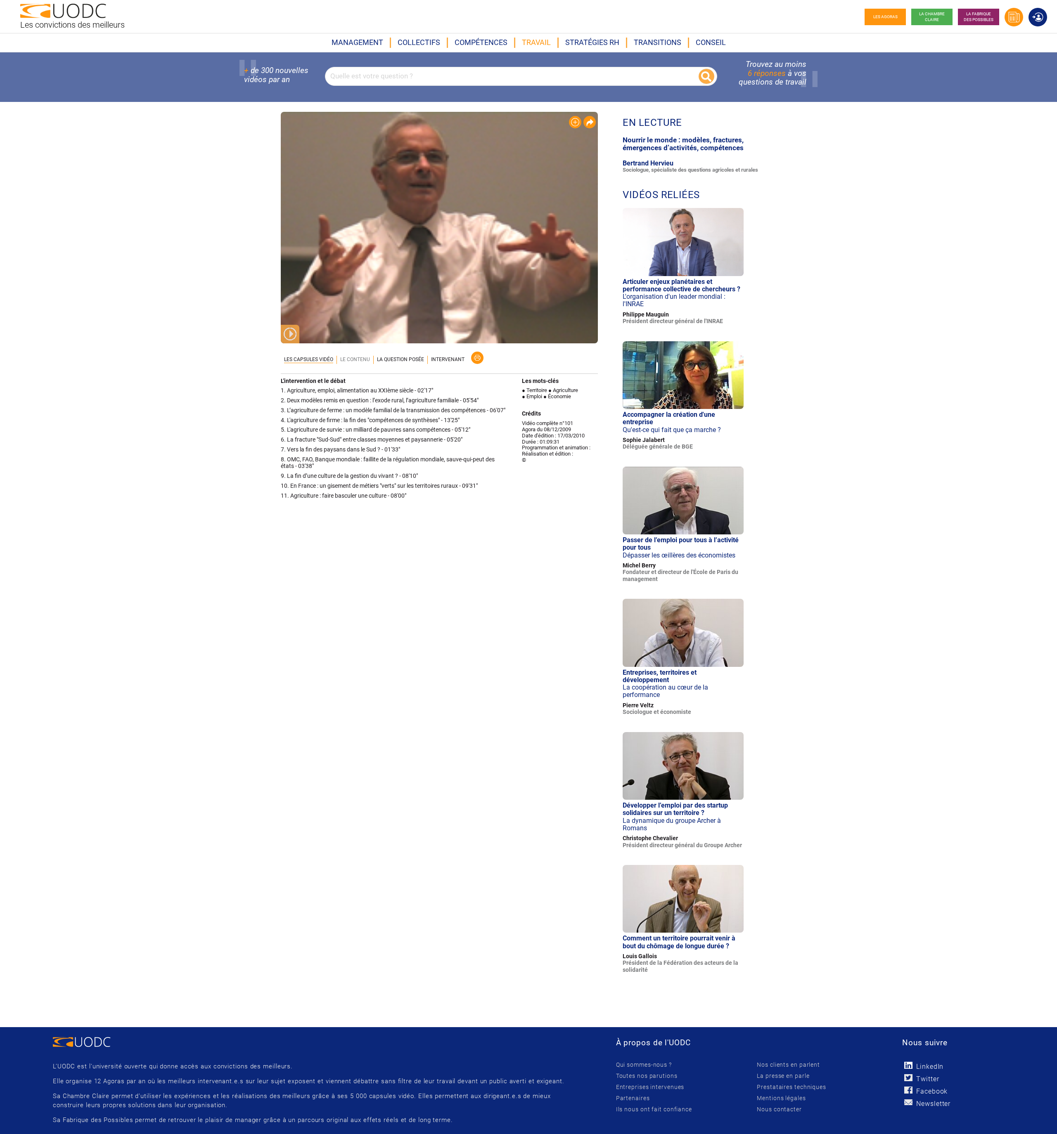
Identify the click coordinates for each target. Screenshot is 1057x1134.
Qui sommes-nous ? (644, 1064)
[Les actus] (1014, 17)
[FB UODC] (908, 1090)
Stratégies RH (592, 42)
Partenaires (633, 1098)
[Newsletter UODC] (908, 1102)
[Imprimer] (477, 358)
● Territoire (534, 390)
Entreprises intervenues (650, 1087)
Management (357, 42)
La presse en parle (783, 1076)
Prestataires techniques (791, 1087)
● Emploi (532, 396)
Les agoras (885, 16)
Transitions (657, 42)
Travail (536, 42)
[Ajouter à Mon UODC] (575, 122)
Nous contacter (779, 1109)
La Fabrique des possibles (978, 17)
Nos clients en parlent (788, 1064)
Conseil (711, 42)
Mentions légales (781, 1098)
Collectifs (419, 42)
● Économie (557, 396)
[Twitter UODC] (908, 1077)
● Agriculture (563, 390)
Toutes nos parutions (647, 1076)
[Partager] (589, 122)
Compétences (481, 42)
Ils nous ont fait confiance (654, 1109)
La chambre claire (932, 17)
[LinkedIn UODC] (908, 1065)
